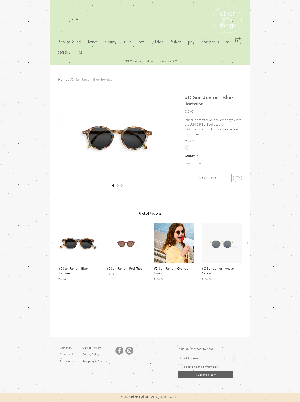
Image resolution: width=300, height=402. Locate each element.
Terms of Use (68, 361)
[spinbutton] (194, 163)
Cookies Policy (91, 348)
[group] (150, 252)
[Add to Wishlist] (237, 178)
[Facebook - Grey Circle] (119, 351)
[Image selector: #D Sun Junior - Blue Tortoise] (113, 185)
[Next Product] (247, 243)
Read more (192, 134)
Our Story (66, 348)
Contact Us (67, 354)
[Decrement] (187, 163)
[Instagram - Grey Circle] (129, 351)
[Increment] (200, 163)
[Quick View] (78, 243)
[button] (238, 40)
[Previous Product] (52, 243)
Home (62, 80)
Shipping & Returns (95, 361)
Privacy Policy (90, 354)
